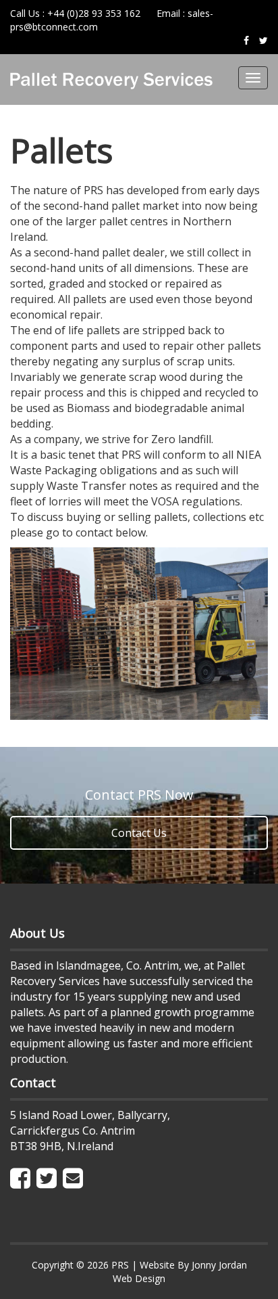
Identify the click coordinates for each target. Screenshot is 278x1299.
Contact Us (139, 832)
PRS (120, 1264)
